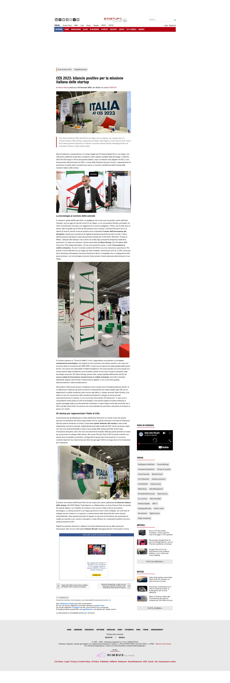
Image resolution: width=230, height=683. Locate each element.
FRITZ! (111, 25)
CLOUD (85, 29)
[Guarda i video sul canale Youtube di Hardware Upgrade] (74, 19)
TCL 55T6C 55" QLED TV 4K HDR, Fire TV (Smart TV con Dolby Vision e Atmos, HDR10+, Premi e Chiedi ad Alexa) (96, 566)
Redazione (122, 662)
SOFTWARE (100, 629)
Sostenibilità (142, 484)
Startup (112, 87)
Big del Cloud (157, 474)
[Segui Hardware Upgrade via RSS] (70, 19)
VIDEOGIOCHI (89, 629)
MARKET (141, 29)
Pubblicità (104, 662)
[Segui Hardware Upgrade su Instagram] (77, 19)
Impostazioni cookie (167, 662)
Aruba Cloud (67, 25)
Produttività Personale (146, 494)
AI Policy (95, 662)
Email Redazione (135, 662)
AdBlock (113, 662)
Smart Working (162, 464)
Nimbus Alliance (115, 651)
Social (150, 662)
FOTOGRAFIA (129, 629)
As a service (142, 499)
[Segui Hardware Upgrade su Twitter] (63, 19)
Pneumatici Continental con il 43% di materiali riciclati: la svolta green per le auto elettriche (160, 589)
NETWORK (58, 29)
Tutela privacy (155, 484)
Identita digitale (144, 503)
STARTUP (104, 29)
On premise (142, 513)
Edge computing (144, 518)
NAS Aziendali (155, 499)
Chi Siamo (59, 662)
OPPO (103, 25)
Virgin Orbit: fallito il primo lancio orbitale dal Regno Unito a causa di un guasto (74, 586)
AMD (76, 25)
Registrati (172, 25)
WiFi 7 (155, 503)
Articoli (141, 525)
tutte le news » (154, 608)
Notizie (140, 571)
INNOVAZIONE (76, 29)
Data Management (156, 489)
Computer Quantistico (146, 469)
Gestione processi (158, 479)
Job (156, 662)
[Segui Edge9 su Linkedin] (56, 19)
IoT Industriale (143, 479)
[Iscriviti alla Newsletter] (67, 19)
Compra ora (96, 575)
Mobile (122, 637)
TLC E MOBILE (131, 29)
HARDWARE (78, 629)
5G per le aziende (163, 469)
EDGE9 (120, 629)
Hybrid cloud (154, 513)
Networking (142, 489)
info (110, 600)
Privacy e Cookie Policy (80, 662)
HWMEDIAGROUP (157, 629)
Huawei (95, 25)
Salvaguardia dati (144, 508)
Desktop (109, 637)
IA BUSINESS (94, 29)
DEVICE (121, 29)
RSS (145, 662)
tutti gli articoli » (155, 562)
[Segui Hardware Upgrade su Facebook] (59, 19)
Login (166, 25)
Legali (66, 662)
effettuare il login (67, 603)
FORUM (145, 629)
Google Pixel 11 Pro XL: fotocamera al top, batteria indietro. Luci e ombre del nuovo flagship (159, 552)
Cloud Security (143, 474)
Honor (88, 25)
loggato (76, 607)
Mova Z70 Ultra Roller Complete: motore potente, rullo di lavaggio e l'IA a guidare (161, 533)
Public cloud (159, 508)
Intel (82, 25)
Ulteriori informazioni (163, 644)
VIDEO (138, 629)
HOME (67, 29)
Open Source (162, 494)
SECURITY (113, 29)
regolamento (87, 609)
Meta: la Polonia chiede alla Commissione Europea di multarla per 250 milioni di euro (161, 598)
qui (85, 613)
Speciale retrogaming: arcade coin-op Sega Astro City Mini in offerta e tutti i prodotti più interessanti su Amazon (113, 585)
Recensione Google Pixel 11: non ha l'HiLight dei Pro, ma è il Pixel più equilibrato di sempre (161, 542)
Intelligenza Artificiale (146, 464)
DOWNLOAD (111, 629)
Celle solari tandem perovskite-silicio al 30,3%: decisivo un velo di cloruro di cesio (161, 579)
